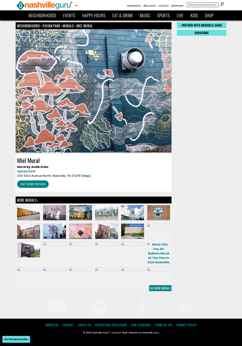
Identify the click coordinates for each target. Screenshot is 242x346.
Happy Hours (93, 15)
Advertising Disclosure (111, 325)
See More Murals (160, 288)
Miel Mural (85, 25)
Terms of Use (163, 325)
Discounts (149, 6)
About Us (84, 325)
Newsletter (134, 6)
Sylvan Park (51, 25)
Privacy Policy (186, 325)
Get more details (32, 184)
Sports (163, 15)
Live (180, 15)
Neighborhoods (42, 15)
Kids (194, 15)
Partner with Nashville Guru (202, 25)
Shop (209, 15)
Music (145, 15)
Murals (68, 25)
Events (69, 15)
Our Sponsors (141, 325)
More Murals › (27, 200)
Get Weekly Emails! (16, 339)
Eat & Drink (122, 15)
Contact (163, 6)
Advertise (177, 6)
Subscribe (202, 33)
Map (86, 176)
